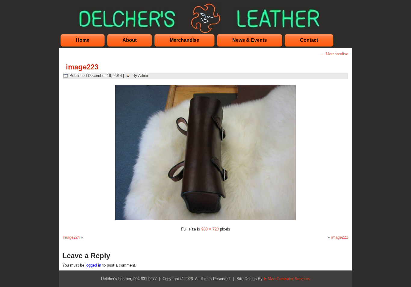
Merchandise (184, 40)
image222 (339, 237)
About (129, 40)
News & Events (249, 40)
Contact (309, 40)
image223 (82, 67)
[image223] (205, 221)
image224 (71, 237)
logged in (93, 265)
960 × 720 (210, 229)
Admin (143, 75)
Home (82, 40)
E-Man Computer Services (287, 278)
